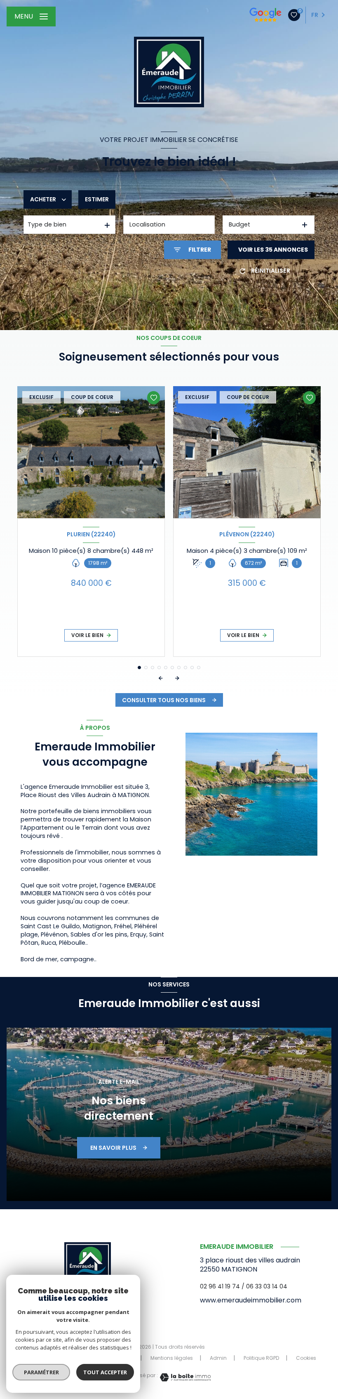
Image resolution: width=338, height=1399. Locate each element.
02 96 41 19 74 (220, 1286)
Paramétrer (41, 1372)
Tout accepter (105, 1372)
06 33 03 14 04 (266, 1286)
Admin (218, 1357)
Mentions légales (171, 1357)
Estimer (97, 199)
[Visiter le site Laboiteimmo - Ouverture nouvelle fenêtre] (184, 1377)
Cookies (306, 1358)
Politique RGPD (261, 1357)
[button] (177, 678)
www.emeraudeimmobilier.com (250, 1300)
